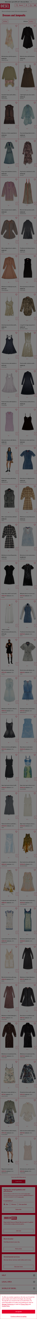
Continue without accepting (18, 1316)
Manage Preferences (8, 1304)
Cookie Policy (6, 1306)
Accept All (18, 1311)
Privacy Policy (24, 1304)
